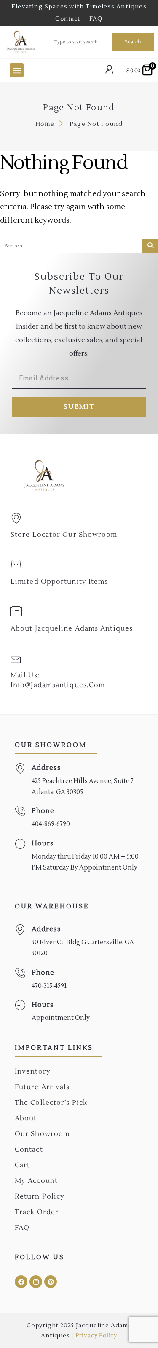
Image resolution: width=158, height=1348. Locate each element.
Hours (43, 843)
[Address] (20, 768)
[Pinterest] (50, 1281)
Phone (43, 811)
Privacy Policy (96, 1336)
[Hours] (20, 844)
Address (46, 768)
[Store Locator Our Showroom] (16, 518)
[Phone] (20, 811)
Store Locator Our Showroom (64, 534)
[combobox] (79, 42)
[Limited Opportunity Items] (16, 565)
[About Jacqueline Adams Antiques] (16, 611)
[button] (17, 70)
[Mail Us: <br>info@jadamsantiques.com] (16, 658)
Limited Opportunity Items (59, 581)
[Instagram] (35, 1281)
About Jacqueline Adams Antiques (72, 628)
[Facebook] (21, 1281)
